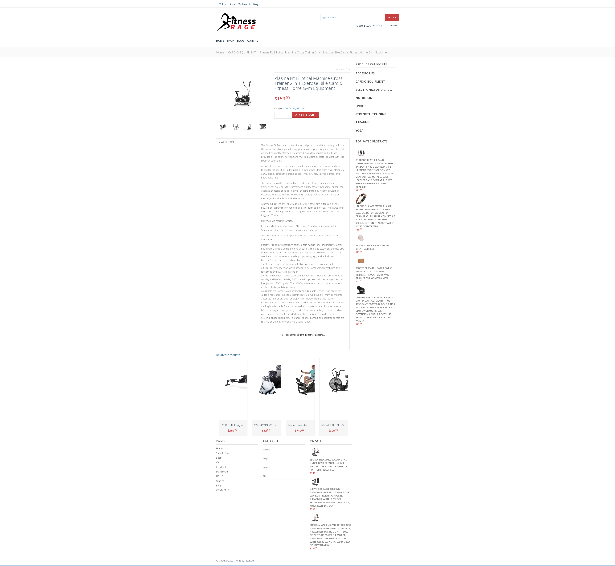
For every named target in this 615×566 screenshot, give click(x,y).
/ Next (347, 69)
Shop (232, 4)
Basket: (363, 25)
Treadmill (364, 122)
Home (220, 40)
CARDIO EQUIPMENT (242, 52)
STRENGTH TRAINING (371, 114)
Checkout (394, 25)
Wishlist (222, 4)
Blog (255, 4)
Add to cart (305, 115)
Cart (218, 462)
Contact (253, 40)
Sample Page (223, 453)
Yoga (359, 130)
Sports (361, 106)
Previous (339, 69)
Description (226, 141)
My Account (244, 4)
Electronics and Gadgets (374, 90)
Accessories (365, 73)
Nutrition (364, 98)
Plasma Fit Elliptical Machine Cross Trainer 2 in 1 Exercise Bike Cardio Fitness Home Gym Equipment (325, 52)
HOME (219, 476)
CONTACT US (223, 490)
